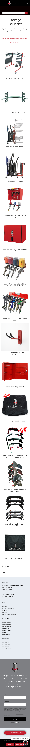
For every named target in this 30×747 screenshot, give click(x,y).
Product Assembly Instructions (9, 614)
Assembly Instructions (7, 648)
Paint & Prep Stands (6, 630)
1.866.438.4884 (8, 587)
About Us (4, 606)
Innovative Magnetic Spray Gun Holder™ (15, 353)
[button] (26, 13)
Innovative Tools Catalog (8, 608)
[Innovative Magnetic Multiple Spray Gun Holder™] (15, 268)
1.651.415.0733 (9, 589)
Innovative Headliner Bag (15, 421)
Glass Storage (5, 38)
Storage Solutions (6, 634)
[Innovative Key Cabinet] (15, 371)
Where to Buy (13, 10)
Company (6, 701)
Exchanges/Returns (6, 644)
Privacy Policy (5, 652)
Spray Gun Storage (14, 42)
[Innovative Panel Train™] (15, 131)
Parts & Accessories (6, 622)
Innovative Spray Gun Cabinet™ (15, 250)
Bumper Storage (14, 38)
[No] (28, 743)
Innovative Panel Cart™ (15, 181)
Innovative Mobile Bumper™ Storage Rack (15, 490)
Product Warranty (6, 646)
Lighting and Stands (6, 624)
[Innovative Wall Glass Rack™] (15, 97)
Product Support (23, 10)
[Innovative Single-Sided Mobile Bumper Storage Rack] (15, 440)
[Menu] (4, 572)
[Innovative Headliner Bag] (15, 405)
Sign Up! (15, 719)
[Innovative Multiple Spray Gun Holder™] (15, 302)
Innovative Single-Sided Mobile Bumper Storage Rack (15, 456)
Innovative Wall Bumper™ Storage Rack (15, 525)
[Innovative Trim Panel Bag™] (15, 543)
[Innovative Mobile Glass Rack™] (15, 62)
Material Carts (5, 628)
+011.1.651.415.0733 (13, 591)
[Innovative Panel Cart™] (15, 165)
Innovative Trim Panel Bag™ (15, 558)
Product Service (5, 642)
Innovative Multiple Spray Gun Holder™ (15, 319)
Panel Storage (23, 38)
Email (5, 694)
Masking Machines (6, 626)
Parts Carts (4, 632)
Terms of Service (6, 654)
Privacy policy (19, 744)
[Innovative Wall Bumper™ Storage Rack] (15, 508)
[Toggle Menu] (27, 2)
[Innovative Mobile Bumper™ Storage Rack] (15, 474)
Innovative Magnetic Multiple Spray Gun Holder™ (15, 285)
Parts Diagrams (5, 650)
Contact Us (4, 612)
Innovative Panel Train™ (15, 147)
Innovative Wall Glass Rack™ (15, 112)
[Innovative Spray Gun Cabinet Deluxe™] (15, 200)
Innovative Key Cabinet (15, 387)
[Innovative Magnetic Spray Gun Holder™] (15, 337)
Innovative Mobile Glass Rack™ (15, 78)
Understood (10, 744)
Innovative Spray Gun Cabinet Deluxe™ (15, 216)
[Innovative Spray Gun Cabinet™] (15, 234)
